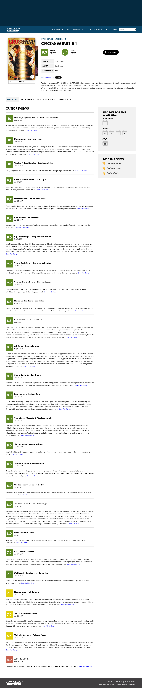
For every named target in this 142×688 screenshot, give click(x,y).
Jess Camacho (41, 573)
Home (110, 682)
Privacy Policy (130, 682)
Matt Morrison (34, 139)
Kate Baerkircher (46, 163)
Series (21, 82)
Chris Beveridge (39, 503)
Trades (90, 29)
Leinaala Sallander (42, 263)
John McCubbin (36, 463)
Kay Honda (33, 217)
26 (105, 134)
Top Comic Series (114, 163)
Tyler (32, 532)
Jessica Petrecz (32, 346)
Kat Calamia (33, 592)
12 (118, 134)
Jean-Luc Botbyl (36, 484)
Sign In (114, 29)
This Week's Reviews (60, 29)
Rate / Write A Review (46, 99)
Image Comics (47, 39)
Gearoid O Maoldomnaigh (38, 418)
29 (105, 144)
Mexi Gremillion (34, 319)
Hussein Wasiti (44, 282)
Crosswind (55, 43)
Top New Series (113, 173)
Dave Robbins (36, 444)
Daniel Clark (31, 613)
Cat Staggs (59, 66)
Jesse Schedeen (27, 551)
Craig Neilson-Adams (41, 236)
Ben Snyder (36, 375)
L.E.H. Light (41, 179)
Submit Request (65, 99)
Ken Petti (24, 659)
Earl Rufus (39, 301)
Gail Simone (59, 61)
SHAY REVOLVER (38, 198)
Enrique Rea (34, 394)
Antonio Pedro (39, 635)
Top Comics (78, 29)
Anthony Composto (49, 117)
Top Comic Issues (114, 168)
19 (111, 134)
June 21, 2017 (61, 39)
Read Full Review (31, 130)
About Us (118, 682)
